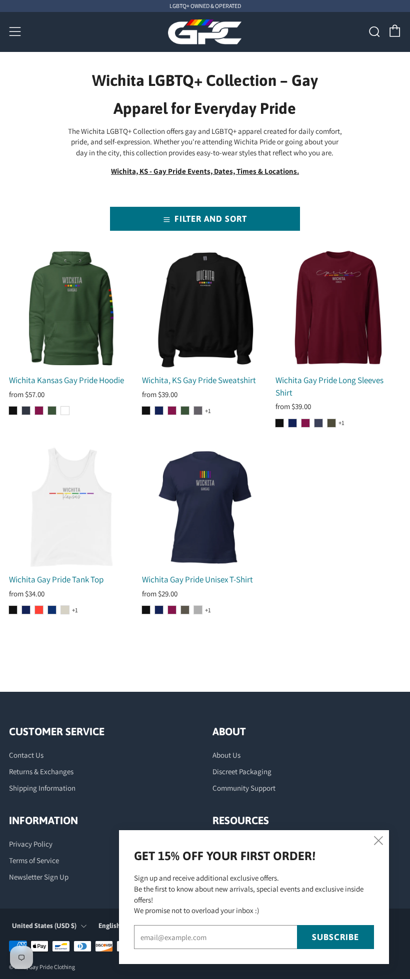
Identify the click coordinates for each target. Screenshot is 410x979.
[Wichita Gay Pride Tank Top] (71, 507)
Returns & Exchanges (41, 771)
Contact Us (26, 755)
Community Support (244, 788)
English (109, 926)
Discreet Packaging (242, 771)
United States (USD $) (44, 926)
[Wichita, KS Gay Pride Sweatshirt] (205, 308)
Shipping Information (42, 788)
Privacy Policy (30, 844)
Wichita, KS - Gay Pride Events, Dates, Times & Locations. (205, 171)
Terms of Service (34, 860)
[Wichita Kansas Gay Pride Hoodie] (71, 308)
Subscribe (335, 937)
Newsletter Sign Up (38, 877)
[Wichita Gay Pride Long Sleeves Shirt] (338, 308)
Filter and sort (210, 219)
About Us (226, 755)
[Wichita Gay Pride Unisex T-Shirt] (205, 507)
